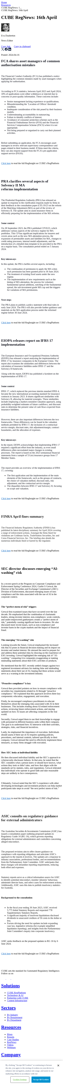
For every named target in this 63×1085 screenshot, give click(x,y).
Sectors (8, 1007)
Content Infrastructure (17, 1000)
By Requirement (14, 1017)
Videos (10, 1045)
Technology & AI (15, 995)
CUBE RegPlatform (16, 992)
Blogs (9, 1034)
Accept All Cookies (41, 1079)
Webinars (11, 1047)
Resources (6, 5)
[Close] (58, 1065)
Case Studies (13, 1039)
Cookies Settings (20, 1079)
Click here (6, 163)
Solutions (10, 985)
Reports (10, 1037)
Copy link (16, 46)
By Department (14, 1020)
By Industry (12, 1015)
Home (4, 2)
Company (11, 1054)
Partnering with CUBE (17, 998)
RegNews (11, 1042)
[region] (31, 1073)
